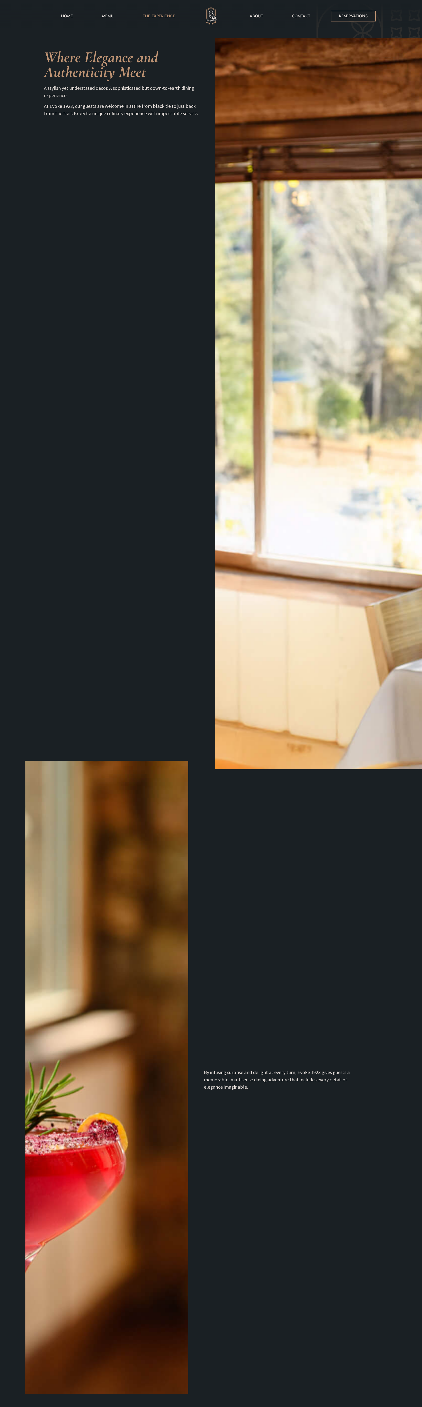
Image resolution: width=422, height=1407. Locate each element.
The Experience (159, 16)
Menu (108, 16)
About (256, 16)
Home (67, 16)
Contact (301, 16)
